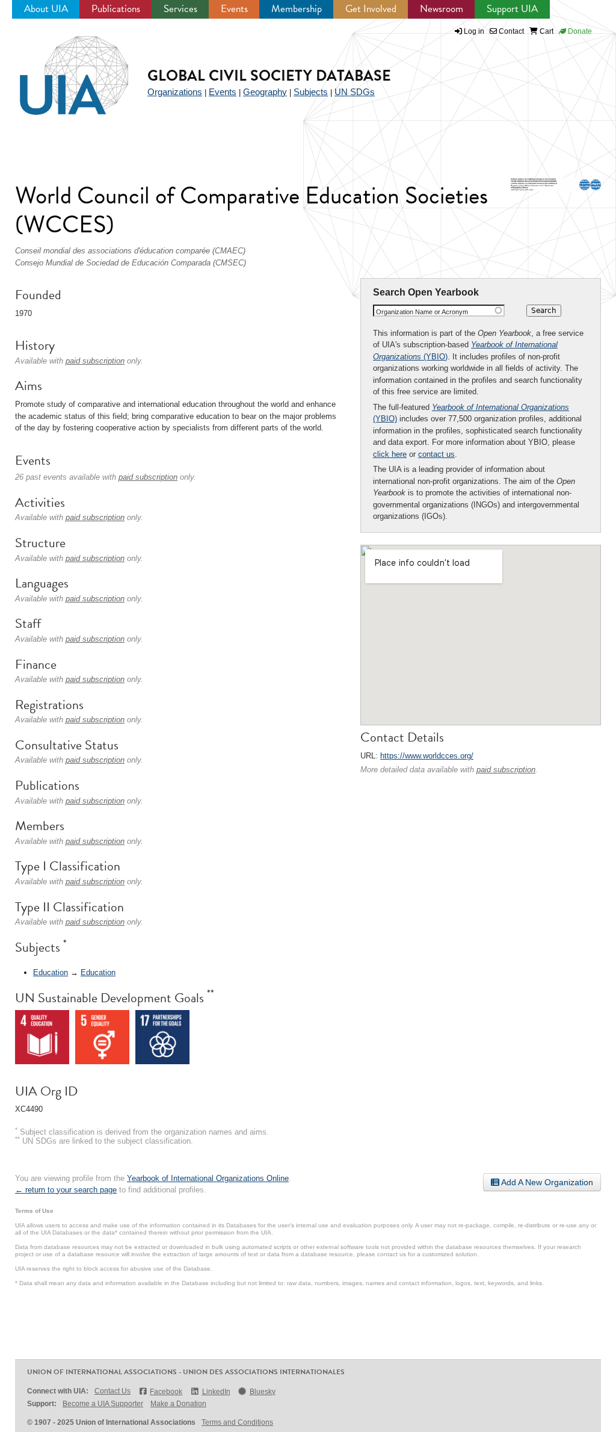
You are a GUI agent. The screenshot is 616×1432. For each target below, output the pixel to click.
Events (234, 8)
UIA (60, 69)
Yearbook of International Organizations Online (208, 1178)
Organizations (174, 92)
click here (390, 454)
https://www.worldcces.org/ (426, 755)
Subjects (311, 92)
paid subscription (505, 769)
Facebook (166, 1391)
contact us (436, 454)
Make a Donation (178, 1403)
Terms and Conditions (237, 1422)
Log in (474, 31)
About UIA (46, 8)
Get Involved (370, 8)
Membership (296, 8)
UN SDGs (354, 92)
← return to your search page (66, 1189)
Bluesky (263, 1391)
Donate (579, 31)
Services (180, 8)
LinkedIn (216, 1391)
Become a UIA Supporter (103, 1403)
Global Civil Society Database (269, 75)
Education (50, 972)
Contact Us (112, 1391)
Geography (265, 92)
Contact (510, 31)
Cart (545, 31)
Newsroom (441, 8)
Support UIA (512, 8)
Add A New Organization (546, 1182)
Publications (115, 8)
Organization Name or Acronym (422, 311)
